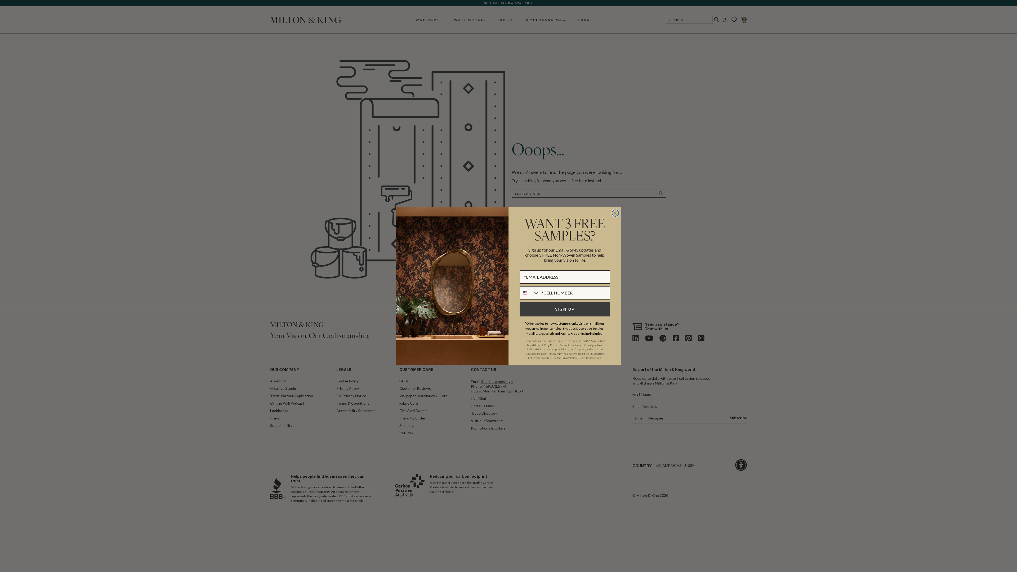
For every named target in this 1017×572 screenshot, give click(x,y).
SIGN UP (565, 309)
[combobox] (529, 293)
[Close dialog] (615, 213)
